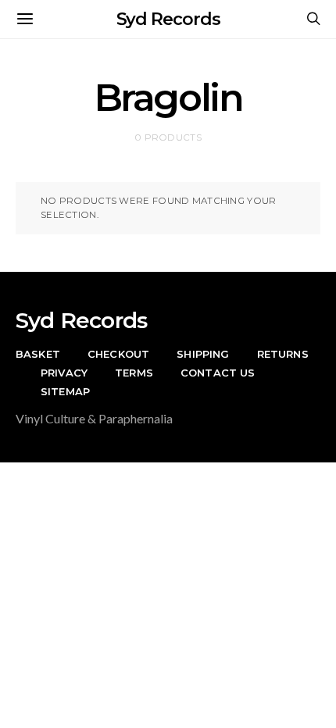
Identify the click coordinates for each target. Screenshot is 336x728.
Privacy (64, 372)
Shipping (203, 354)
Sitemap (65, 391)
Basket (38, 354)
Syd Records (168, 19)
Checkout (118, 354)
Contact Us (218, 372)
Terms (134, 372)
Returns (283, 354)
